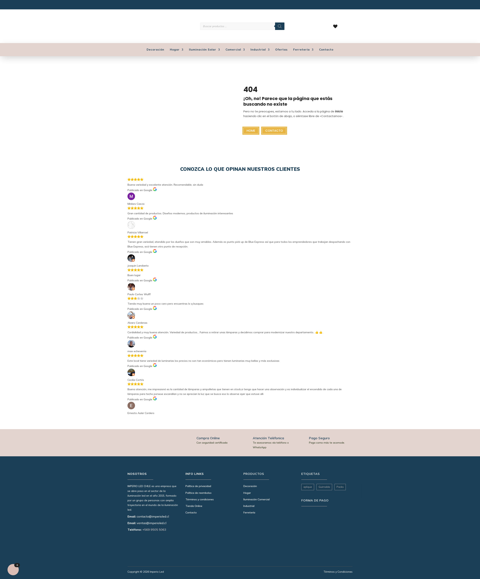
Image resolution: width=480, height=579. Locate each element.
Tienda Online (193, 506)
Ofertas (281, 49)
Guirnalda (324, 486)
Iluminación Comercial (256, 499)
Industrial (258, 49)
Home (251, 131)
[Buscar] (279, 26)
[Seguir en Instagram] (130, 5)
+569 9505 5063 (154, 529)
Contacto (326, 49)
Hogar (175, 49)
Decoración (155, 49)
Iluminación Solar (202, 49)
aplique (307, 486)
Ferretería (301, 49)
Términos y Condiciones (338, 571)
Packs (340, 486)
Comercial (233, 49)
